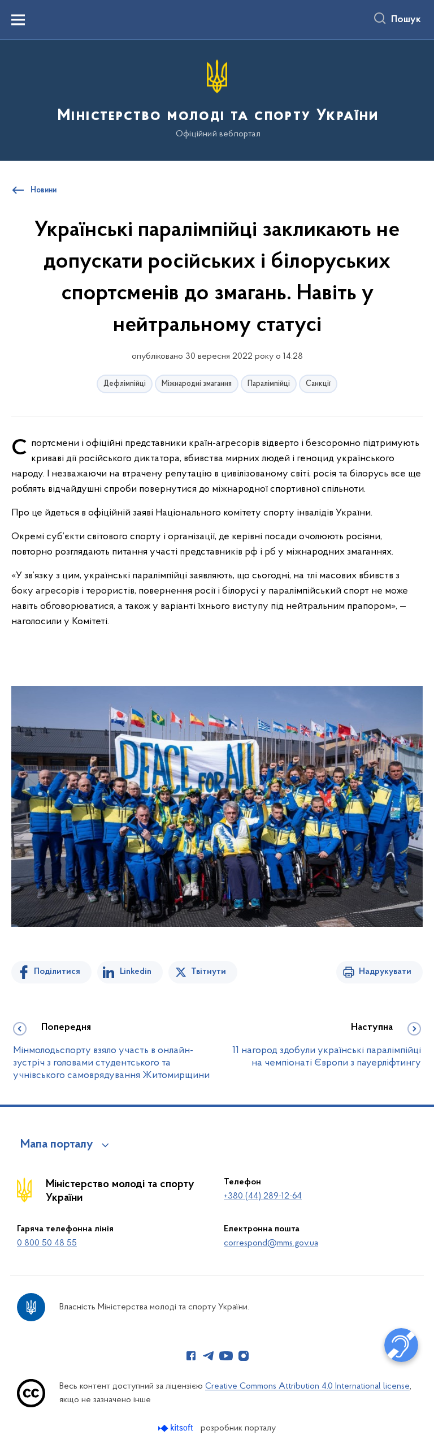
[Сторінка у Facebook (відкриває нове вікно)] (191, 1356)
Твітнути (208, 971)
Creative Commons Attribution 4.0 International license (307, 1386)
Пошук (406, 20)
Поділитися (57, 971)
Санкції (318, 384)
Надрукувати (385, 971)
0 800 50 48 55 (47, 1243)
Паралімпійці (269, 384)
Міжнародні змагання (197, 384)
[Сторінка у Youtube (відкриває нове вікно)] (226, 1356)
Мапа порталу (56, 1145)
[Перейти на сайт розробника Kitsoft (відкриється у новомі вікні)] (176, 1428)
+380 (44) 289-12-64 (263, 1196)
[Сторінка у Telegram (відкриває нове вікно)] (208, 1356)
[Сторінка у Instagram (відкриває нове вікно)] (243, 1356)
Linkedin (135, 971)
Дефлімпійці (124, 384)
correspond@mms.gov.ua (271, 1243)
